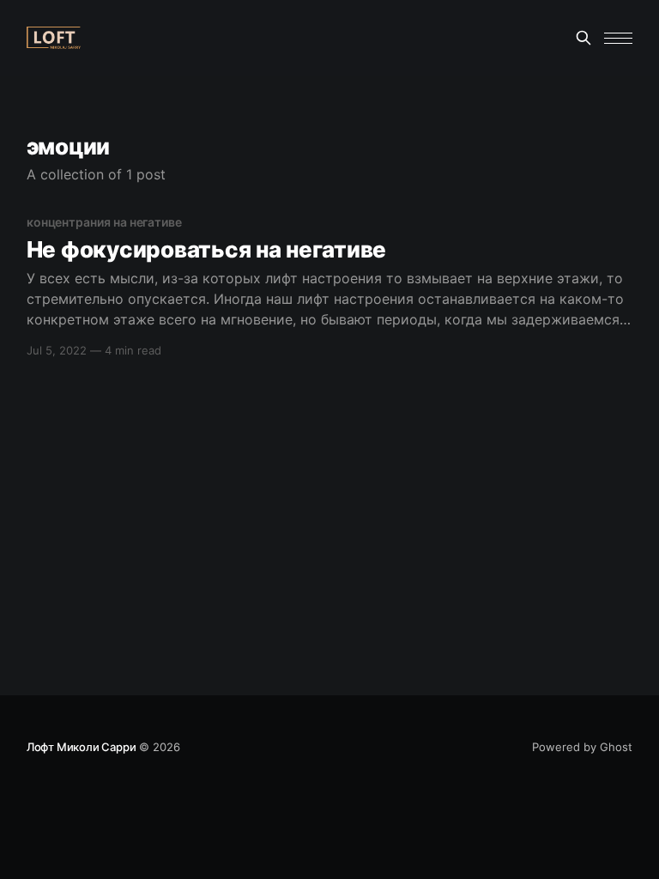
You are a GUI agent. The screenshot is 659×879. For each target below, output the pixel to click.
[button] (618, 38)
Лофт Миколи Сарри (81, 747)
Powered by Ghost (582, 747)
